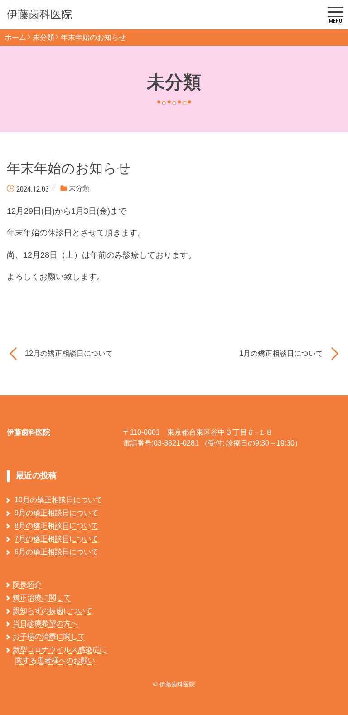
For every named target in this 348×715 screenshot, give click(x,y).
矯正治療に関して (42, 597)
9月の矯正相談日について (56, 513)
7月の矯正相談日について (56, 538)
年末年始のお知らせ (93, 37)
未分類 (43, 37)
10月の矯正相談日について (58, 500)
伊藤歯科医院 (39, 14)
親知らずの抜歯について (52, 610)
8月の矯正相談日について (56, 525)
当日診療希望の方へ (45, 623)
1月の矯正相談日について (281, 353)
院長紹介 (27, 584)
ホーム (15, 37)
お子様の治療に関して (49, 636)
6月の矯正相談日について (56, 552)
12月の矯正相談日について (69, 353)
